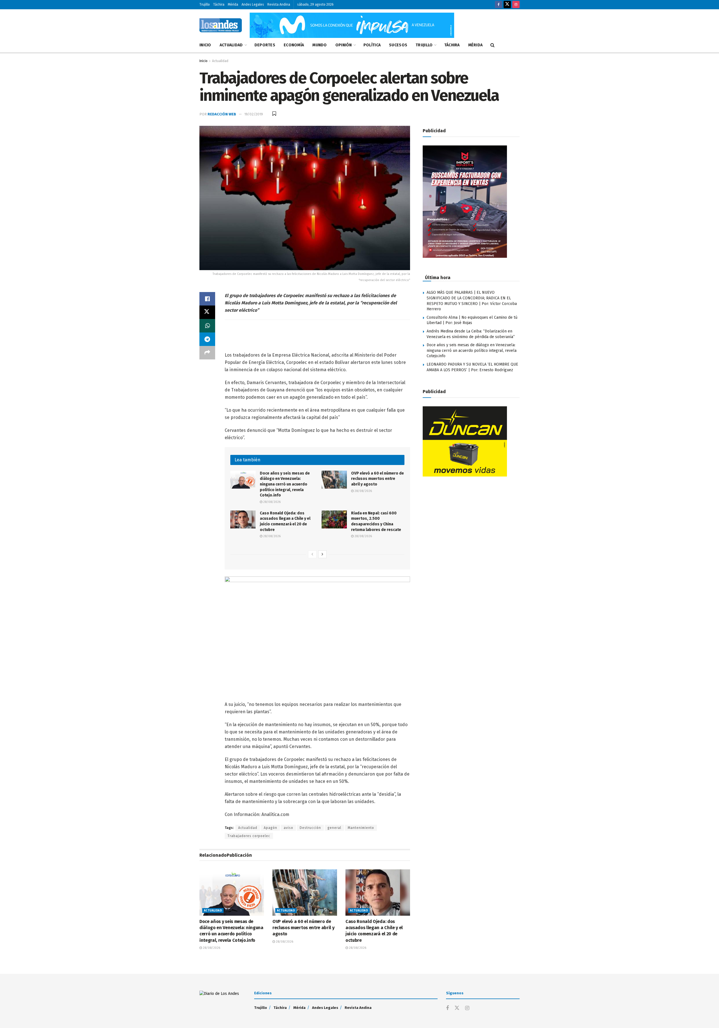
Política (372, 45)
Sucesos (398, 45)
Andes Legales (253, 4)
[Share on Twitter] (207, 312)
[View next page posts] (322, 554)
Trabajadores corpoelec (248, 836)
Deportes (264, 45)
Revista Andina (278, 4)
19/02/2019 (253, 114)
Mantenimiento (361, 828)
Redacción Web (222, 114)
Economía (294, 45)
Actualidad (231, 45)
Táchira (218, 4)
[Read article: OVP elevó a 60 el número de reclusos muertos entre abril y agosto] (334, 480)
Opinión (343, 45)
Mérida (233, 4)
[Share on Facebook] (207, 299)
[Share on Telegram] (207, 339)
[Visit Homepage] (220, 25)
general (334, 828)
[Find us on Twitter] (507, 4)
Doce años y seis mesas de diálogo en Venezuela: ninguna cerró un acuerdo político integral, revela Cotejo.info (285, 484)
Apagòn (270, 828)
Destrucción (310, 828)
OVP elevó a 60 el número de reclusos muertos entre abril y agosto (377, 479)
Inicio (205, 45)
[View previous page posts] (312, 554)
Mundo (319, 45)
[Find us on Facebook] (498, 4)
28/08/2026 (271, 502)
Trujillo (204, 4)
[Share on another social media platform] (207, 352)
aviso (288, 828)
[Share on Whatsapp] (207, 325)
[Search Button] (492, 45)
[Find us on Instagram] (516, 4)
